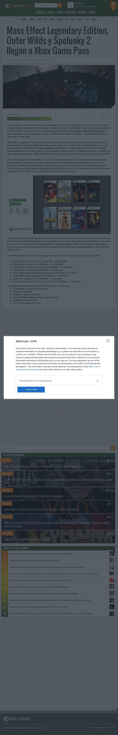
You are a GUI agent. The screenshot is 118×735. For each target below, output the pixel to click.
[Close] (109, 341)
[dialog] (59, 367)
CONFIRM (31, 389)
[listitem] (59, 380)
